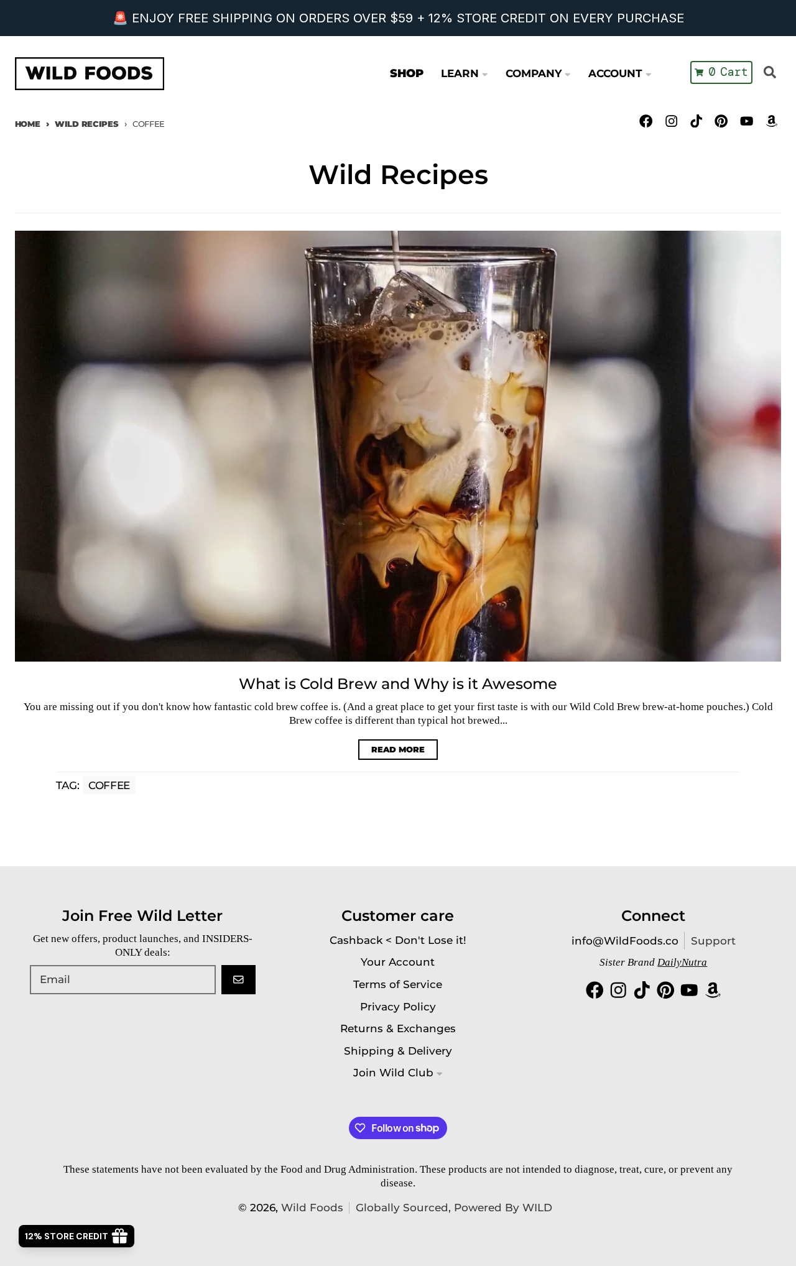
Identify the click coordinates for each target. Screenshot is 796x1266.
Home (27, 124)
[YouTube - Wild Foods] (746, 121)
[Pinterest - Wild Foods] (721, 121)
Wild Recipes (86, 124)
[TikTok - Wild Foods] (696, 121)
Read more (398, 749)
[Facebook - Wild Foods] (646, 121)
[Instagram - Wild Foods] (671, 121)
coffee (108, 785)
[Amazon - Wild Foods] (771, 121)
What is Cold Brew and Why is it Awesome (398, 684)
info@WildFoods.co (625, 941)
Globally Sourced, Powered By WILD (454, 1207)
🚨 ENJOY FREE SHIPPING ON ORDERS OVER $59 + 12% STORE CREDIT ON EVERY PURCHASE (398, 18)
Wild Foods (312, 1207)
